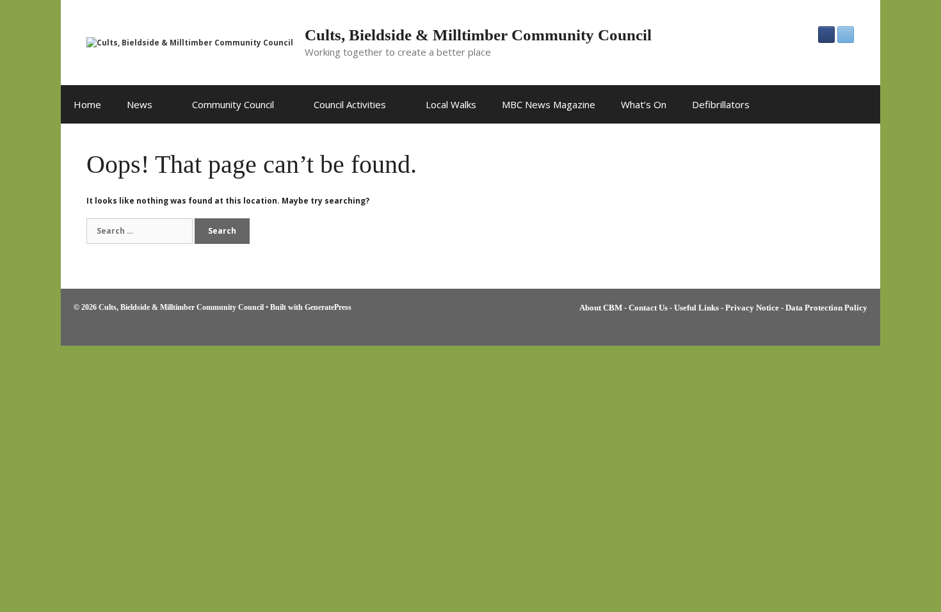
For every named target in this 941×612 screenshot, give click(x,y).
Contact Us (648, 307)
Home (87, 104)
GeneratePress (328, 307)
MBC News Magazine (548, 104)
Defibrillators (721, 104)
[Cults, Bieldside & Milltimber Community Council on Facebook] (826, 34)
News (139, 104)
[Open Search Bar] (861, 104)
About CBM (600, 307)
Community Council (233, 104)
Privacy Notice (752, 307)
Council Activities (350, 104)
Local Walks (451, 104)
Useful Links (696, 307)
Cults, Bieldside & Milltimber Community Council (478, 35)
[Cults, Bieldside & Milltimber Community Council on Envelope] (845, 34)
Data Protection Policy (826, 307)
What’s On (643, 104)
